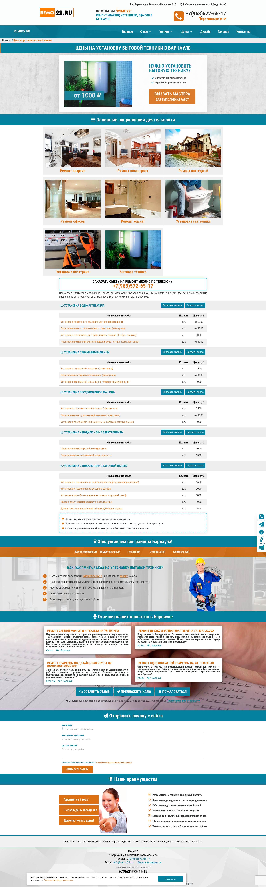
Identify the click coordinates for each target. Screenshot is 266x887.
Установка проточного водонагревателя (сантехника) (92, 321)
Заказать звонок (172, 305)
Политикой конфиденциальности (58, 880)
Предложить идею (135, 692)
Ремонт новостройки (144, 841)
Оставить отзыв (96, 692)
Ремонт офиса (182, 841)
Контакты (243, 32)
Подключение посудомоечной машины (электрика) (90, 415)
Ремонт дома (164, 841)
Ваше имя (67, 725)
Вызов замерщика (149, 862)
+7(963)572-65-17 (206, 13)
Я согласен (170, 879)
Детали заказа (69, 745)
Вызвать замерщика (88, 841)
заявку (124, 576)
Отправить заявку (77, 769)
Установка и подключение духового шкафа (86, 488)
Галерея (223, 32)
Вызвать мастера (172, 96)
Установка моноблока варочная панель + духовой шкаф (93, 495)
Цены (185, 32)
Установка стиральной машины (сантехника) (87, 368)
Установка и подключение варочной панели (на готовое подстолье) (100, 482)
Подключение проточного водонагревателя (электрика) (93, 328)
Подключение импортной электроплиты (84, 448)
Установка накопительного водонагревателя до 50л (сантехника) (98, 335)
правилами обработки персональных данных (114, 762)
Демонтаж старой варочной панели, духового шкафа (91, 508)
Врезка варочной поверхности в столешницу (86, 501)
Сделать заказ (195, 305)
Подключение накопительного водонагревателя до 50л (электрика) (100, 341)
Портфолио (69, 841)
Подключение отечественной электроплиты (86, 455)
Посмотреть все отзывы (182, 700)
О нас (144, 32)
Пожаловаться (174, 692)
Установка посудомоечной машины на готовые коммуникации (97, 421)
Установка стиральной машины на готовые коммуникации (95, 381)
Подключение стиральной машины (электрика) (88, 375)
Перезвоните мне (212, 19)
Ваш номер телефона (73, 735)
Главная (127, 32)
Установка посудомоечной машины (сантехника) (89, 408)
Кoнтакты (197, 841)
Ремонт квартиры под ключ (117, 841)
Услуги (164, 32)
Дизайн (205, 32)
